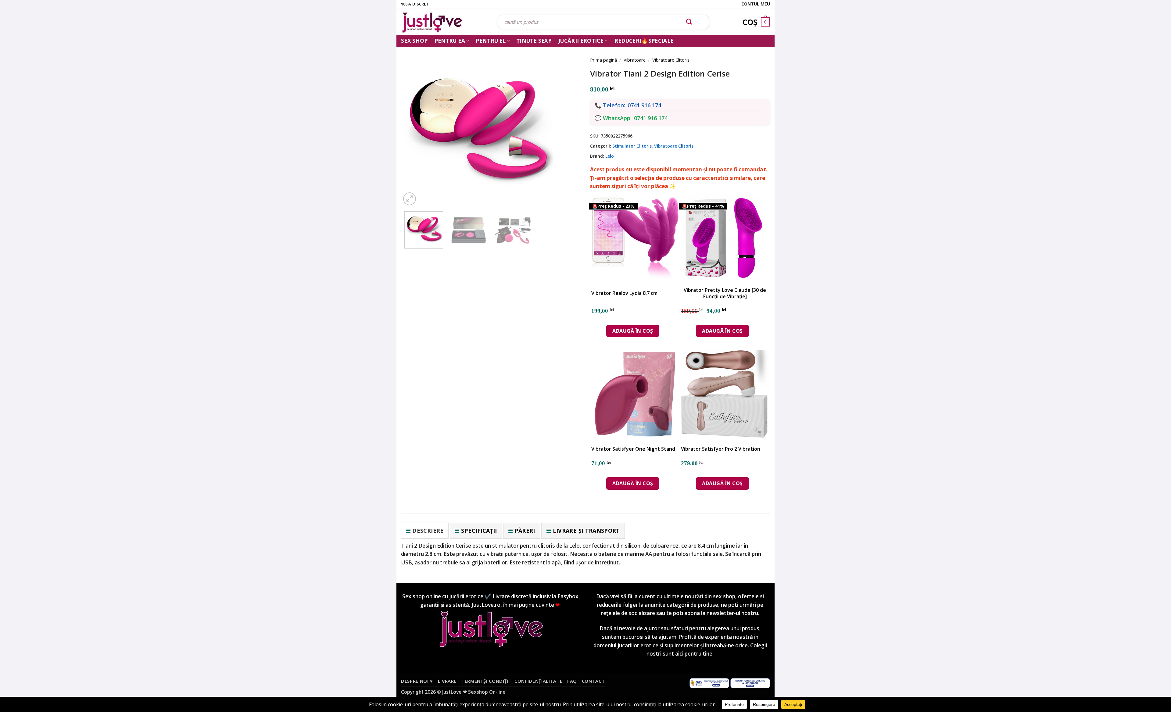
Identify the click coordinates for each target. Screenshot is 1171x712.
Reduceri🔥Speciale (644, 40)
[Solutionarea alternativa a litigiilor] (709, 682)
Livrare (447, 681)
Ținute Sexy (534, 40)
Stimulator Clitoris (632, 146)
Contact (593, 681)
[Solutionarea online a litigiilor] (750, 682)
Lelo (609, 156)
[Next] (567, 122)
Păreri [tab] (525, 530)
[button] (409, 198)
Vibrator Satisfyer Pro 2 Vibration (720, 449)
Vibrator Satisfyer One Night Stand (633, 449)
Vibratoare (635, 60)
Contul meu (755, 4)
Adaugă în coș (632, 330)
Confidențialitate (538, 681)
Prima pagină (603, 60)
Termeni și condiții (485, 681)
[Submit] (689, 22)
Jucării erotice (580, 40)
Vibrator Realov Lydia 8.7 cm (624, 293)
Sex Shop (414, 40)
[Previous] (414, 122)
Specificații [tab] (479, 530)
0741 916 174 (644, 105)
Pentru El (491, 40)
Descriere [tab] (427, 530)
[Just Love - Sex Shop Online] (445, 22)
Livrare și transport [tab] (586, 530)
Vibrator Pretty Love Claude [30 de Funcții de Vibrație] (725, 293)
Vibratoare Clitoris (670, 60)
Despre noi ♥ (417, 681)
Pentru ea (450, 40)
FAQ (572, 681)
